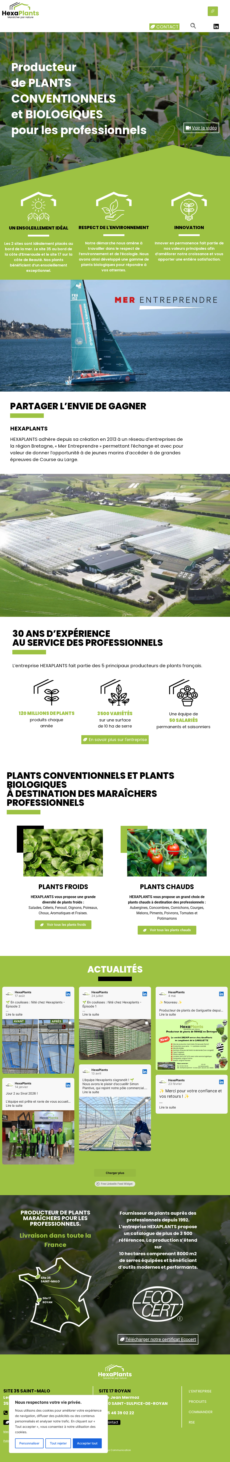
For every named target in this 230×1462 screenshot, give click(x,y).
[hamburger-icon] (213, 11)
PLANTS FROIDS (63, 886)
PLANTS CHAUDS (167, 886)
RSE (192, 1422)
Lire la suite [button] (14, 1014)
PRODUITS (197, 1401)
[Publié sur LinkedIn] (68, 994)
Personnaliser (29, 1443)
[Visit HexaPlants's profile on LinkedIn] (9, 994)
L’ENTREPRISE (200, 1391)
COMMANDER (200, 1412)
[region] (58, 1424)
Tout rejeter (58, 1443)
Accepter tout (87, 1443)
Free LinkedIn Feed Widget (117, 1183)
